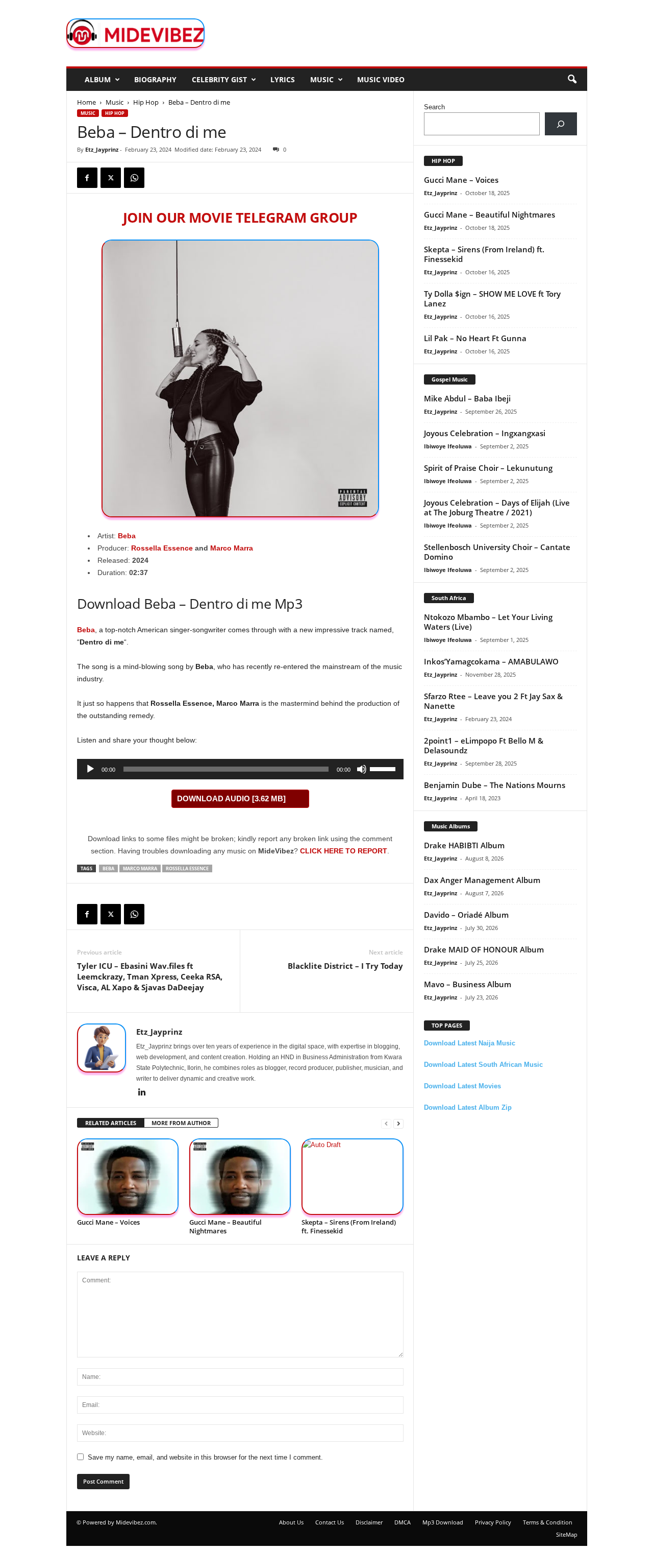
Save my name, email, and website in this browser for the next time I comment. (205, 1457)
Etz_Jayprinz (101, 149)
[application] (240, 769)
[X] (111, 178)
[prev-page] (386, 1123)
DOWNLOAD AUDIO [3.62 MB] (231, 798)
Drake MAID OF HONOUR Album (484, 949)
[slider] (384, 768)
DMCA (402, 1522)
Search (434, 107)
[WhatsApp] (134, 178)
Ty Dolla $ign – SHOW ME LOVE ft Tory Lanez (492, 298)
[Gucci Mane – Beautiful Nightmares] (240, 1176)
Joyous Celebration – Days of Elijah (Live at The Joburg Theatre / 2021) (497, 507)
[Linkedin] (142, 1092)
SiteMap (566, 1534)
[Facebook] (87, 178)
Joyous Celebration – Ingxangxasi (484, 433)
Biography (155, 79)
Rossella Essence (162, 548)
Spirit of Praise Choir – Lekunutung (488, 468)
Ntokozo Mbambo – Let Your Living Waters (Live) (488, 622)
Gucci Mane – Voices (108, 1222)
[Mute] (362, 769)
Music (322, 79)
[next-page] (398, 1123)
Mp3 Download (442, 1522)
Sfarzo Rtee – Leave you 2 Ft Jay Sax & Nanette (493, 701)
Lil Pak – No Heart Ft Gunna (475, 338)
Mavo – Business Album (467, 984)
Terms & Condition (547, 1522)
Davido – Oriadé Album (466, 915)
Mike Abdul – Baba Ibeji (467, 398)
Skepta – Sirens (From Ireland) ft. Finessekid (349, 1226)
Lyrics (282, 79)
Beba (127, 536)
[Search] (561, 123)
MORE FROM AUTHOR (181, 1123)
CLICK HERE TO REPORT (343, 851)
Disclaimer (369, 1522)
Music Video (381, 79)
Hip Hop (146, 102)
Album (98, 79)
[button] (572, 79)
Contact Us (329, 1522)
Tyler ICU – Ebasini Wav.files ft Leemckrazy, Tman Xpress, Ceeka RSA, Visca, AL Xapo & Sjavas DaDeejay (149, 976)
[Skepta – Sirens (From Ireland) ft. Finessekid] (353, 1176)
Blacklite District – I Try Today (345, 966)
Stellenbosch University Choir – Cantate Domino (497, 552)
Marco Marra (231, 548)
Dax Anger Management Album (482, 880)
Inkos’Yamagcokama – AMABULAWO (491, 661)
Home (86, 102)
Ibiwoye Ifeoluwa (448, 446)
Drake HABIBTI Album (464, 845)
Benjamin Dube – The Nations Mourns (494, 785)
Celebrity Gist (219, 79)
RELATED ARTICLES (110, 1123)
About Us (291, 1522)
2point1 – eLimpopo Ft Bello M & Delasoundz (483, 745)
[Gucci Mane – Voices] (128, 1176)
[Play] (90, 769)
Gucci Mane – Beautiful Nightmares (225, 1226)
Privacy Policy (493, 1522)
